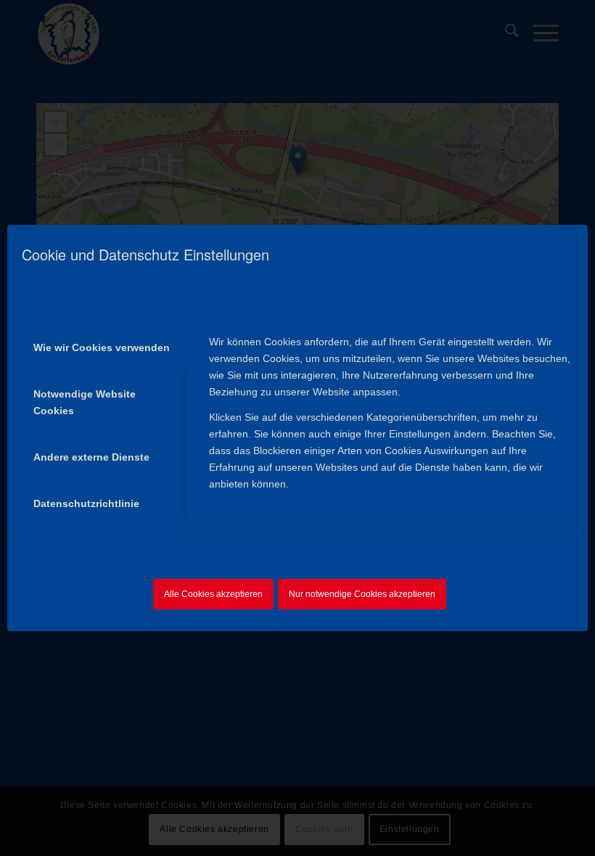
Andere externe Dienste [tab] (91, 457)
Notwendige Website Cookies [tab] (84, 402)
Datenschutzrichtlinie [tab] (86, 503)
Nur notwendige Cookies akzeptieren (362, 594)
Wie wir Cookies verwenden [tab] (101, 347)
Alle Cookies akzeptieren (213, 594)
